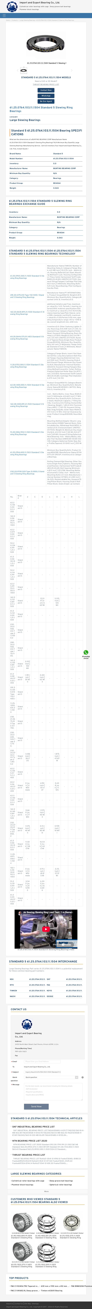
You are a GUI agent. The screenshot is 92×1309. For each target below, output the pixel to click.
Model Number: (16, 159)
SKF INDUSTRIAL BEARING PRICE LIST (33, 1126)
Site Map (27, 1304)
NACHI (13, 996)
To (13, 1067)
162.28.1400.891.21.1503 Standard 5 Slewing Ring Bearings (27, 405)
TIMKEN (13, 991)
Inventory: (14, 164)
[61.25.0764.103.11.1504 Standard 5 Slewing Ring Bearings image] (46, 45)
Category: (14, 178)
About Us (9, 1304)
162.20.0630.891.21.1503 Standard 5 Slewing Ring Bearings (27, 313)
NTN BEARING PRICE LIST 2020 (29, 1141)
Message (15, 1085)
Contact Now (46, 90)
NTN (12, 985)
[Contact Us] (86, 655)
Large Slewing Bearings (27, 20)
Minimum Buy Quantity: (20, 173)
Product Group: (16, 183)
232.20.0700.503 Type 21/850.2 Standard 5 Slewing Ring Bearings (27, 473)
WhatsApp (46, 96)
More (46, 1191)
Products (15, 20)
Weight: (13, 188)
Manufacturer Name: (19, 168)
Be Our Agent (46, 101)
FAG (48, 985)
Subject (15, 1072)
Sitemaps (35, 1304)
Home (8, 20)
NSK (12, 979)
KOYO (49, 991)
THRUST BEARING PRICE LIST (46, 85)
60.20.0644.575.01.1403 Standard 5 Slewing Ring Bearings (27, 338)
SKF (48, 979)
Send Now (36, 1106)
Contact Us (19, 1304)
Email (14, 1062)
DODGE (50, 996)
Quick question (14, 1079)
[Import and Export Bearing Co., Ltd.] (12, 6)
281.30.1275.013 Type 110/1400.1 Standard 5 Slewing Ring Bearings (27, 296)
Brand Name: (15, 154)
